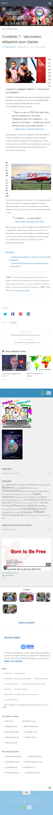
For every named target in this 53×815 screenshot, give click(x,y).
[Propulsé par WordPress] (25, 801)
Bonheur (8, 487)
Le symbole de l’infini (10, 684)
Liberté (43, 496)
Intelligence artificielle (22, 497)
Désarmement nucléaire (28, 491)
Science (33, 508)
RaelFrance (10, 47)
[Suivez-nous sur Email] (48, 393)
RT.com (13, 135)
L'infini (37, 497)
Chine (15, 488)
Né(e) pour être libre (8, 575)
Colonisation (34, 488)
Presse (16, 505)
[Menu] (50, 3)
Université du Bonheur (14, 515)
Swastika (17, 512)
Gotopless (16, 494)
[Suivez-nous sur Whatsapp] (43, 393)
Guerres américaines (26, 494)
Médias (26, 500)
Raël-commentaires (10, 29)
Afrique (4, 485)
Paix (37, 503)
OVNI (34, 503)
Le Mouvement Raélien (40, 679)
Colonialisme (24, 488)
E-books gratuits (20, 673)
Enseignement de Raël (10, 573)
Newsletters (7, 689)
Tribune (39, 512)
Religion (33, 505)
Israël (32, 497)
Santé (24, 508)
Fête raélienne (7, 494)
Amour (33, 484)
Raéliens (24, 506)
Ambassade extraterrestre (18, 484)
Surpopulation (8, 512)
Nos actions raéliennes (21, 689)
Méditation (34, 499)
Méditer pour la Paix (25, 503)
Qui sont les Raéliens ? (11, 700)
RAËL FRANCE (4, 3)
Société (42, 509)
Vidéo (27, 515)
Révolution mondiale (15, 509)
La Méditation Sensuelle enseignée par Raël (17, 679)
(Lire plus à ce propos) (22, 290)
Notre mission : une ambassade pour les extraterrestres (21, 694)
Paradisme (7, 505)
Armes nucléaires (44, 485)
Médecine (20, 500)
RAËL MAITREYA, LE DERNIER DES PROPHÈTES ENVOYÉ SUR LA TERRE (25, 706)
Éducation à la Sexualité (37, 515)
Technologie (27, 512)
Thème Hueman (38, 801)
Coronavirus (13, 322)
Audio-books (8, 673)
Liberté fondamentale (9, 500)
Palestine (44, 502)
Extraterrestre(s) (42, 491)
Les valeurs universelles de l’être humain (32, 684)
